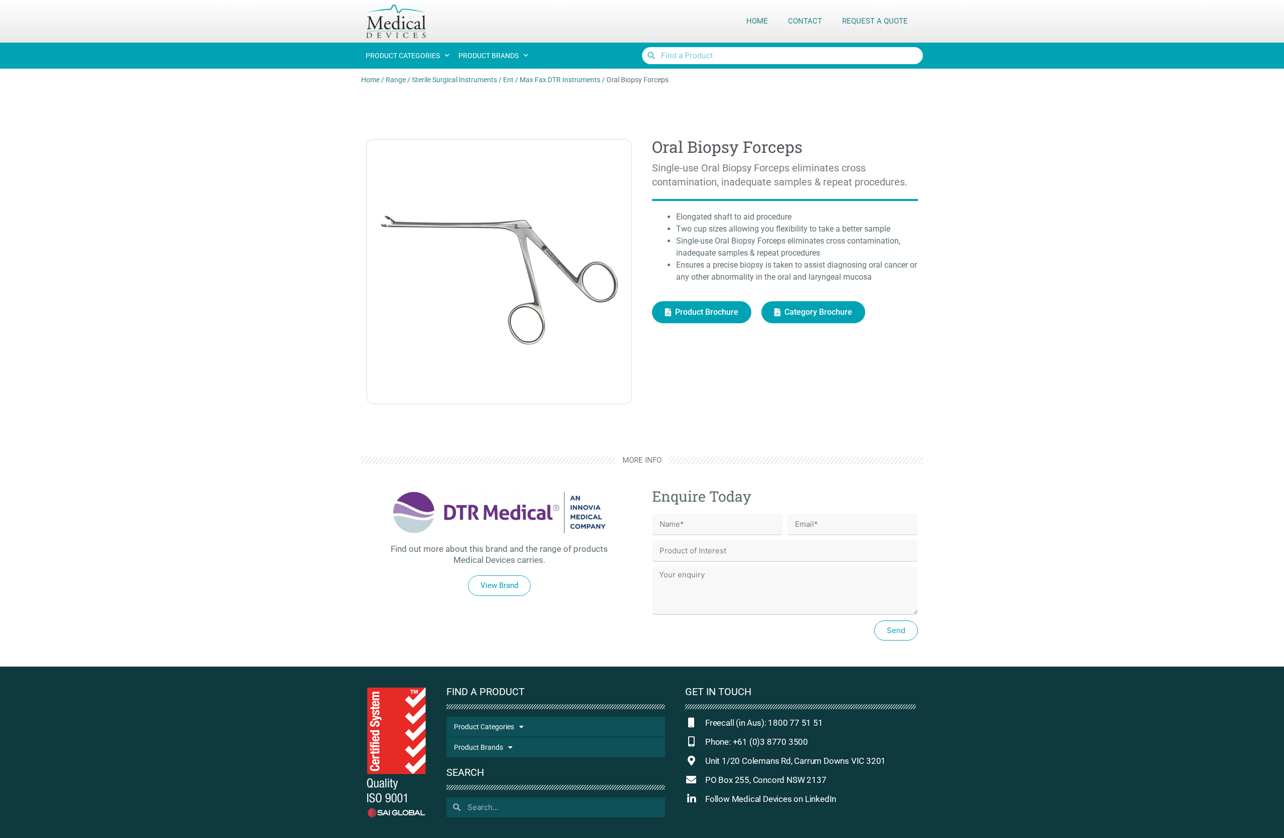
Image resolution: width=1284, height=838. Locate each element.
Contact (805, 21)
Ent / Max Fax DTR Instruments (551, 80)
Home (757, 21)
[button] (499, 585)
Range (396, 80)
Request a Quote (875, 21)
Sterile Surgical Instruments (454, 80)
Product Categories (403, 56)
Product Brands (488, 56)
